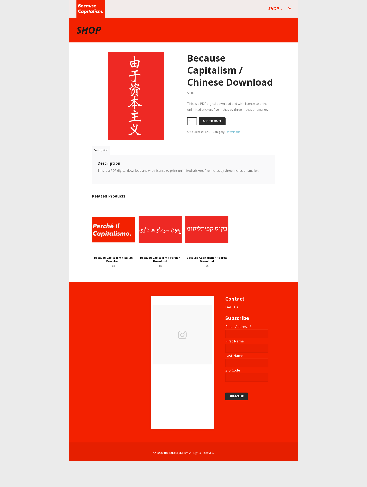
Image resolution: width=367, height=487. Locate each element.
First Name (234, 341)
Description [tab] (101, 150)
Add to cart (212, 121)
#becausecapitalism (175, 452)
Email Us (231, 307)
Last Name (234, 355)
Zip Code (232, 370)
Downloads (233, 132)
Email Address (238, 326)
